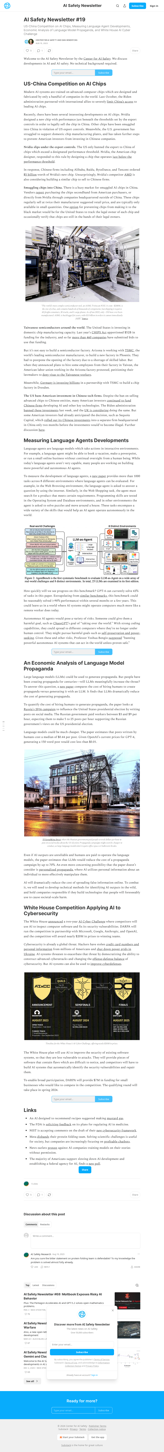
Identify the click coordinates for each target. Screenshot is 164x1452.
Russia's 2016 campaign (40, 709)
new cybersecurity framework (116, 1130)
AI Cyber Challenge (91, 921)
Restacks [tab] (44, 1224)
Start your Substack (74, 1437)
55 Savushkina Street (52, 839)
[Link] (19, 83)
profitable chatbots (117, 1141)
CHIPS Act (99, 332)
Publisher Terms (97, 1425)
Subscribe (138, 5)
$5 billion (30, 174)
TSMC (129, 350)
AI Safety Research (41, 1254)
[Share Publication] (124, 6)
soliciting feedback (58, 1124)
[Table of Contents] (3, 726)
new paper (99, 476)
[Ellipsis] (138, 1254)
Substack (66, 1445)
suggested (115, 638)
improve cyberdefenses (105, 964)
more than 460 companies (89, 337)
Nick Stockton (38, 1310)
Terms (82, 1429)
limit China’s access (120, 101)
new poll (94, 1163)
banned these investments (41, 410)
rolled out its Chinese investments (67, 420)
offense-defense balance (108, 959)
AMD (128, 174)
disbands (43, 1137)
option (74, 207)
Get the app (97, 1437)
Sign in (154, 5)
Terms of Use (71, 1362)
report (40, 192)
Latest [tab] (36, 1285)
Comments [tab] (31, 1224)
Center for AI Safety (46, 40)
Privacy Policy (92, 1365)
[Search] (117, 6)
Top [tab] (27, 1285)
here (42, 430)
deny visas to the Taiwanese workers (66, 375)
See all (30, 1381)
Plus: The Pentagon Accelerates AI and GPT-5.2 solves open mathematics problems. (64, 1304)
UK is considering (96, 410)
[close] (112, 1310)
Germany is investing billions (60, 383)
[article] (82, 1304)
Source (85, 318)
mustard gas (115, 1118)
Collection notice (97, 1429)
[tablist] (37, 1224)
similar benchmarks (93, 595)
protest (52, 1148)
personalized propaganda (56, 869)
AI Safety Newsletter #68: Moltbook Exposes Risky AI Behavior (63, 1296)
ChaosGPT (60, 623)
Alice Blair (38, 1339)
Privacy (74, 1429)
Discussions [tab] (48, 1285)
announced (55, 921)
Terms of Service (101, 1359)
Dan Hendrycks (70, 40)
